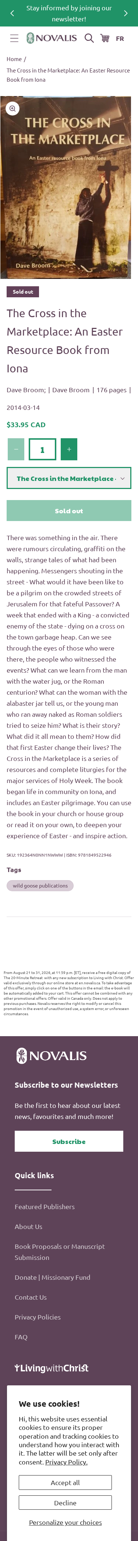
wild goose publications (40, 885)
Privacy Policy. (66, 1462)
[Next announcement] (125, 13)
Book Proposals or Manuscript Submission (60, 1251)
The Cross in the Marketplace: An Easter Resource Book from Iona (68, 75)
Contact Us (31, 1297)
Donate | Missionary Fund (53, 1277)
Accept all (65, 1482)
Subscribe (69, 1141)
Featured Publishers (45, 1206)
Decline (65, 1502)
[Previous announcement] (12, 13)
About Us (28, 1226)
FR (120, 38)
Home (14, 58)
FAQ (21, 1336)
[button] (14, 38)
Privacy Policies (38, 1317)
